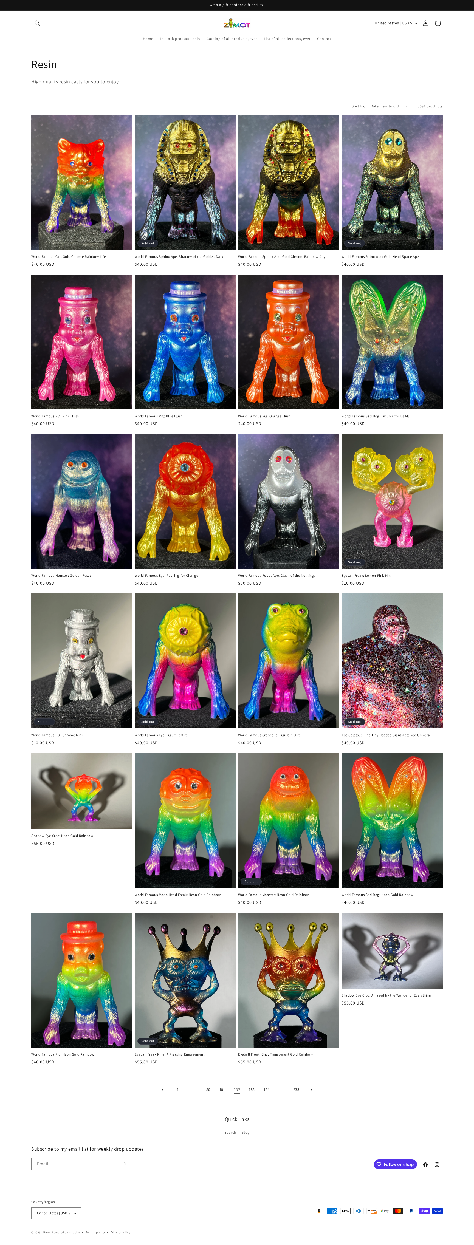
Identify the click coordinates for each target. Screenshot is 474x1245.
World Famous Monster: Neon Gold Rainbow (273, 895)
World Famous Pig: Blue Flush (159, 416)
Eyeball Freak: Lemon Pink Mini (367, 575)
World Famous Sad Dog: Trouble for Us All (375, 416)
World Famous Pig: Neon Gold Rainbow (62, 1054)
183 (252, 1089)
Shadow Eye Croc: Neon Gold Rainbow (62, 836)
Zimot (47, 1232)
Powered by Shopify (66, 1232)
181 (222, 1089)
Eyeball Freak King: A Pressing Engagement (170, 1054)
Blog (245, 1132)
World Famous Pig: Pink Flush (55, 416)
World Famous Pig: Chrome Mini (57, 735)
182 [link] (237, 1090)
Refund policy (95, 1232)
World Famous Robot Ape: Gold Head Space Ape (380, 256)
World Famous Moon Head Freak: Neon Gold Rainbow (178, 895)
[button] (37, 23)
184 (267, 1089)
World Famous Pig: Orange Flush (264, 416)
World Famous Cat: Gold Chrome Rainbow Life (68, 256)
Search (230, 1132)
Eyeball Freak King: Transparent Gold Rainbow (275, 1054)
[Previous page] (163, 1090)
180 (207, 1089)
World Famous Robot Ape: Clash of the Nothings (276, 575)
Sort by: (358, 106)
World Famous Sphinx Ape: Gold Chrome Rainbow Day (282, 256)
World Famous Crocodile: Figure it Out (269, 735)
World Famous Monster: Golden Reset (61, 575)
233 (296, 1089)
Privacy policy (120, 1232)
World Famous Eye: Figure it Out (161, 735)
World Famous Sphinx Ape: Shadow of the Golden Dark (179, 256)
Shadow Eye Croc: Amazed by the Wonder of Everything (386, 995)
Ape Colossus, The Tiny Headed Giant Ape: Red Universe (386, 735)
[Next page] (311, 1090)
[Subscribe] (124, 1164)
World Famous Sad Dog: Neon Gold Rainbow (377, 895)
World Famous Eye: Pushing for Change (166, 575)
